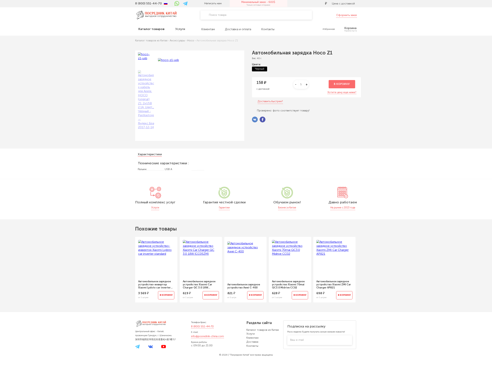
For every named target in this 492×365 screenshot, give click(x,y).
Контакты (252, 345)
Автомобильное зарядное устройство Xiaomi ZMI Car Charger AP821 (333, 284)
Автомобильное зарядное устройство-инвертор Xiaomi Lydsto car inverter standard (154, 284)
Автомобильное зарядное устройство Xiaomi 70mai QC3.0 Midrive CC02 (288, 284)
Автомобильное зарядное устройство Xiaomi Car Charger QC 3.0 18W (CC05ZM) (199, 284)
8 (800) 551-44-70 (202, 326)
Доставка (252, 341)
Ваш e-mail (297, 340)
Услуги (250, 333)
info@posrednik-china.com (207, 336)
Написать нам (213, 3)
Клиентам (252, 337)
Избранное (329, 29)
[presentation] (129, 267)
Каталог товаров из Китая (262, 330)
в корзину (342, 84)
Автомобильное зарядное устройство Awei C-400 (243, 286)
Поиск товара (217, 15)
